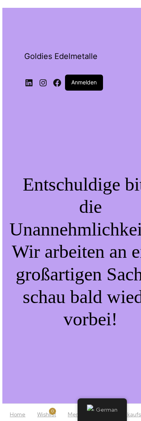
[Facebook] (57, 82)
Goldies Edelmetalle (61, 56)
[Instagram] (43, 82)
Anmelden (84, 82)
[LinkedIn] (29, 82)
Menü (75, 414)
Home (17, 414)
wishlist (46, 413)
